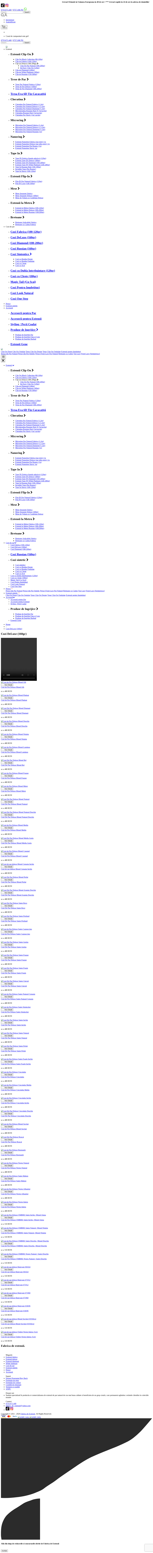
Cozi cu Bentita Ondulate (24, 261)
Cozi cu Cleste (20, 263)
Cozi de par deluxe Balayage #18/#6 (14, 1311)
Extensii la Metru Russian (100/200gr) (29, 212)
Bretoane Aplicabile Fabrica (25, 222)
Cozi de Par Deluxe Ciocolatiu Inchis (15, 1103)
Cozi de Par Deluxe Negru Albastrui (14, 1194)
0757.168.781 (18, 10)
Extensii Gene (19, 344)
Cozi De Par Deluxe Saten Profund (14, 921)
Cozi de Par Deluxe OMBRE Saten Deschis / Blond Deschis (24, 1246)
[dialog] (76, 1547)
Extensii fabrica (11, 1357)
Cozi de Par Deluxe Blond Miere (13, 791)
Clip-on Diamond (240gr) (25, 70)
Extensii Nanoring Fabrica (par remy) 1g (30, 142)
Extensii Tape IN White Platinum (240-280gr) (32, 165)
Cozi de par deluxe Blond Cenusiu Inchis (16, 869)
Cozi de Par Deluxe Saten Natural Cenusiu (17, 999)
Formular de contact (13, 1383)
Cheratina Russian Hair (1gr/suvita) (28, 113)
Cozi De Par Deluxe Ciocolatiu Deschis (16, 1116)
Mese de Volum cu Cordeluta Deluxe (29, 198)
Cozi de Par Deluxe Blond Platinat (14, 700)
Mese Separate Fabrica (23, 194)
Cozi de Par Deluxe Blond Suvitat (14, 1129)
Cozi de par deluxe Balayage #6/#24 (14, 1272)
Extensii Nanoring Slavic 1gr (26, 148)
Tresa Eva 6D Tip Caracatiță (28, 93)
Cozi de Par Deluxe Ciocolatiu (12, 1077)
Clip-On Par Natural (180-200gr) (32, 66)
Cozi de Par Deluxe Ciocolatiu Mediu (15, 1090)
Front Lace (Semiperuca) (90, 354)
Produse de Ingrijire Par (24, 335)
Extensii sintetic (12, 1368)
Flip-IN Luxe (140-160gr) (25, 184)
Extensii (9, 365)
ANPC (8, 1389)
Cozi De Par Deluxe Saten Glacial (14, 986)
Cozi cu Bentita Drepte (24, 259)
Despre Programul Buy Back (17, 1378)
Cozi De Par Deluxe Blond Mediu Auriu (16, 843)
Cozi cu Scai (20, 266)
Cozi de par (10, 543)
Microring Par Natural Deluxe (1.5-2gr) (30, 127)
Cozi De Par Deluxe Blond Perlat (13, 882)
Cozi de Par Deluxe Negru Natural (14, 1168)
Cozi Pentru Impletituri (25, 287)
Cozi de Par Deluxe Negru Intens (13, 1207)
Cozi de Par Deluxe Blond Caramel (14, 856)
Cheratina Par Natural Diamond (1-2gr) (30, 109)
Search (27, 12)
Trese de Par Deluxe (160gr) (26, 87)
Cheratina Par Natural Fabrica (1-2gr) (29, 104)
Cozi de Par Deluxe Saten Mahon (13, 1181)
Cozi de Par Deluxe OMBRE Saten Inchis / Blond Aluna (22, 1220)
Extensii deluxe (11, 1359)
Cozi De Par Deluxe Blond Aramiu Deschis (17, 895)
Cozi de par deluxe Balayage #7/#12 (14, 1285)
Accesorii (9, 308)
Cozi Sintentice (20, 254)
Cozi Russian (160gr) (23, 248)
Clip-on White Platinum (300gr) (27, 72)
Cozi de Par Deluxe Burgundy (12, 1155)
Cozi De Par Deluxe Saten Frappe (14, 960)
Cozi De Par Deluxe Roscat (11, 1142)
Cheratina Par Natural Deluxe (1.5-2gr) (30, 106)
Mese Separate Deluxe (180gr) (26, 196)
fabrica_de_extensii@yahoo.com (18, 1406)
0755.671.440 (6, 10)
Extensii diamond (12, 1361)
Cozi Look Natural (22, 293)
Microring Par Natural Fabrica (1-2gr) (29, 125)
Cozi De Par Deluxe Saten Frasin (13, 973)
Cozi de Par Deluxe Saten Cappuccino (15, 934)
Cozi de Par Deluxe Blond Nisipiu (14, 739)
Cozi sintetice (20, 565)
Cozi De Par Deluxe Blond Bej (13, 765)
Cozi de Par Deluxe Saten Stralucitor (15, 1012)
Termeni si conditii (13, 1387)
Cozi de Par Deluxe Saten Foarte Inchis (16, 1064)
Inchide (4, 1551)
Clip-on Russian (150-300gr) (26, 74)
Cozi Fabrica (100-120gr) (26, 231)
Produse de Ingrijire (23, 329)
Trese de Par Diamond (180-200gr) (28, 89)
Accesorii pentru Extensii (26, 318)
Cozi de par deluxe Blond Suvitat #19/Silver (17, 1324)
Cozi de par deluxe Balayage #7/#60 (14, 1298)
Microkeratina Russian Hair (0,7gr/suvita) (31, 111)
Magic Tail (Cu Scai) (23, 281)
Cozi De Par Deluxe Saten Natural (14, 1038)
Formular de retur (12, 1380)
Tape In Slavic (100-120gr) (25, 171)
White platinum (11, 1364)
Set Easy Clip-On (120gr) (29, 68)
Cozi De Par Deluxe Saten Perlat (13, 1051)
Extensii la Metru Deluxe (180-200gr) (29, 210)
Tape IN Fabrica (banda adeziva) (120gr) (30, 158)
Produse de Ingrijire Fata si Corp (27, 337)
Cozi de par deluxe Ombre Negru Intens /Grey (18, 1337)
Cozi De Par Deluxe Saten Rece (13, 908)
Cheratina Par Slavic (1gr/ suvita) (27, 115)
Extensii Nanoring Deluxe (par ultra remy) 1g (32, 144)
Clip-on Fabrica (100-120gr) (26, 61)
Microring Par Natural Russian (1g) (28, 132)
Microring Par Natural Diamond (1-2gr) (30, 130)
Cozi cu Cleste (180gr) (24, 276)
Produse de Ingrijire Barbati (25, 339)
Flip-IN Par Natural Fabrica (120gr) (28, 181)
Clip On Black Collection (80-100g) (29, 59)
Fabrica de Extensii (28, 1414)
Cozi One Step (19, 298)
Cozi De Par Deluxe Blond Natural (14, 804)
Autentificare (11, 22)
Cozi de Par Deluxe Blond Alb (12, 687)
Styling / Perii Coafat (23, 324)
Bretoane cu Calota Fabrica (25, 225)
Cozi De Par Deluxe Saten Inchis (13, 1025)
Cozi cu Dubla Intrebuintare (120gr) (33, 270)
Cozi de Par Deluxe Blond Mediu (13, 830)
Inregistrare (10, 20)
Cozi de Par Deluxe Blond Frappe (14, 778)
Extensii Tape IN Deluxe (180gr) (27, 160)
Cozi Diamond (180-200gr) (27, 242)
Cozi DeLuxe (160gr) (23, 237)
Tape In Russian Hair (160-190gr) (28, 167)
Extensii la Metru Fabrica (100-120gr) (29, 208)
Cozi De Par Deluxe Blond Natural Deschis (17, 817)
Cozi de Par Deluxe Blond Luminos (14, 752)
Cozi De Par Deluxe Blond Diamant (14, 713)
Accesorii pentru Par (23, 313)
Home (8, 624)
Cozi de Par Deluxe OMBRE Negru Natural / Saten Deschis (24, 1259)
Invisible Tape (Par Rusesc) (25, 169)
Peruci (8, 1370)
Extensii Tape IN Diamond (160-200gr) (30, 163)
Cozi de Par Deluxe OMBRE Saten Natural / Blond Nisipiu (23, 1233)
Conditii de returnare (13, 1385)
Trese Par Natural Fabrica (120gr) (28, 84)
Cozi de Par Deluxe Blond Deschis (14, 726)
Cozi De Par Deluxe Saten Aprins (13, 947)
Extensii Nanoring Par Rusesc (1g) (28, 146)
